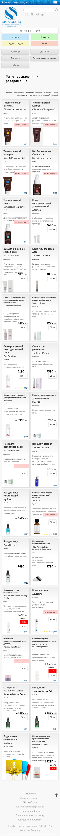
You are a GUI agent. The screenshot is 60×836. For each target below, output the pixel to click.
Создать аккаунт (20, 2)
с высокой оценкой (49, 95)
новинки (47, 92)
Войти (7, 2)
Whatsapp (25, 830)
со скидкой (35, 95)
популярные (19, 92)
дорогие (38, 92)
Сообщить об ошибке (30, 819)
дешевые (30, 92)
